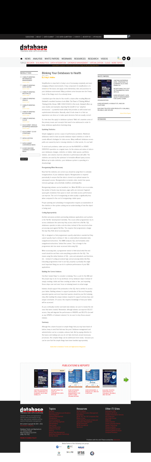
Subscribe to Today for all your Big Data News (75, 65)
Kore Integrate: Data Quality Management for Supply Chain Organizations (113, 97)
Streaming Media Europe (112, 429)
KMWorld (108, 420)
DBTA (33, 48)
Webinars (67, 58)
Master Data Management (57, 432)
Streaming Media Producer (113, 430)
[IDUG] (58, 448)
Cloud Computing (54, 420)
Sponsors (97, 37)
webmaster (116, 440)
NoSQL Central (53, 436)
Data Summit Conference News (28, 144)
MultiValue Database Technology (59, 434)
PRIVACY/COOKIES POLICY (28, 438)
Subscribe (30, 37)
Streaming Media (110, 427)
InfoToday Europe (110, 418)
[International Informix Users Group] (70, 448)
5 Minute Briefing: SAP (28, 106)
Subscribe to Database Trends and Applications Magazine (67, 347)
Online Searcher (110, 422)
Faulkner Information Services (114, 415)
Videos (104, 58)
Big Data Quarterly (64, 37)
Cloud (107, 63)
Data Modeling (53, 423)
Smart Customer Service (112, 423)
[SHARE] (70, 453)
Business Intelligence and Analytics (60, 413)
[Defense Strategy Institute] (92, 455)
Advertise (87, 37)
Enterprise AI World (111, 413)
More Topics (117, 63)
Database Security (54, 429)
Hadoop (51, 430)
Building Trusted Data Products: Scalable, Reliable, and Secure (114, 109)
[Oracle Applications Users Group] (81, 448)
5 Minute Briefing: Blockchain (28, 112)
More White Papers (125, 113)
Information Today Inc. (27, 426)
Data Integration (58, 63)
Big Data (30, 63)
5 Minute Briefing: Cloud (28, 119)
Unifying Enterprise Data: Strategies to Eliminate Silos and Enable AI (121, 83)
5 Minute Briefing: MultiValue (28, 92)
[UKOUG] (81, 454)
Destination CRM (110, 411)
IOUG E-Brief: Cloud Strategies (29, 132)
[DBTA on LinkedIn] (124, 59)
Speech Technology (111, 425)
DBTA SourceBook (82, 425)
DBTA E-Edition (27, 138)
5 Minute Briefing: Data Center (28, 86)
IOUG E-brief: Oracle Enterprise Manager (29, 125)
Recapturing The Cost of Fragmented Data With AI (122, 90)
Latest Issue (26, 82)
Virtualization (96, 63)
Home (21, 58)
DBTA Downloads (82, 423)
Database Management (78, 63)
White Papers (52, 58)
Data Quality (52, 425)
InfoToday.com (110, 416)
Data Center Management (56, 422)
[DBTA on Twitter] (119, 59)
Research (93, 58)
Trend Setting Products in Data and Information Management (87, 421)
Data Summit (49, 37)
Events (77, 37)
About (38, 37)
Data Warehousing (54, 427)
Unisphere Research (111, 432)
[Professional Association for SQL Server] (59, 456)
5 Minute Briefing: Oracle (28, 99)
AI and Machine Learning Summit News (28, 149)
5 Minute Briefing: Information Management (28, 78)
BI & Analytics (42, 63)
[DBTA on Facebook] (128, 59)
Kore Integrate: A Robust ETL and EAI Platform (111, 104)
